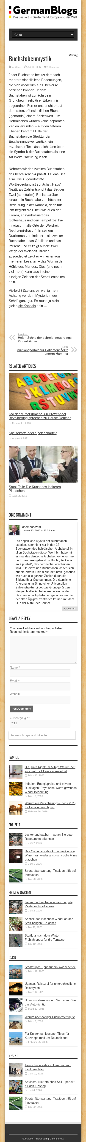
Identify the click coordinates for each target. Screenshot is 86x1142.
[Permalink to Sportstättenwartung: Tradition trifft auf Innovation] (15, 881)
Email (13, 681)
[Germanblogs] (43, 15)
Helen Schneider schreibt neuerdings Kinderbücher (45, 338)
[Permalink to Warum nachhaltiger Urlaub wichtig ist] (15, 1027)
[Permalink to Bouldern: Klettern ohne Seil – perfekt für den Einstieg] (15, 1092)
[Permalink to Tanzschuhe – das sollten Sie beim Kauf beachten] (15, 1076)
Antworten (69, 608)
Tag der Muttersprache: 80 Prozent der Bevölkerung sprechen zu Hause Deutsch (40, 416)
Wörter (18, 67)
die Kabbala (27, 306)
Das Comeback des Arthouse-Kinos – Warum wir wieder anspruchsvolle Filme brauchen (51, 855)
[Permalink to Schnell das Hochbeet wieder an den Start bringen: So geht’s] (15, 929)
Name (14, 667)
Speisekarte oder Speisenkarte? (33, 433)
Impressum (41, 1138)
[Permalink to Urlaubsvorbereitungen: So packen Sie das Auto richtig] (15, 1011)
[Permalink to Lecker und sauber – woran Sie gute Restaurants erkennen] (15, 845)
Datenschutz (57, 1138)
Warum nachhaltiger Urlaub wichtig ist (50, 1017)
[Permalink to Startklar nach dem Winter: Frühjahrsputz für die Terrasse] (15, 946)
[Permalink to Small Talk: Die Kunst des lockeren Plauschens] (43, 481)
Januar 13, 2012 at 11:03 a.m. (38, 530)
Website (15, 694)
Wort (50, 261)
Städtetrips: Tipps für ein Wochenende (50, 967)
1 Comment (53, 67)
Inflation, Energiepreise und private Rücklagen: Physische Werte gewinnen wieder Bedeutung (51, 788)
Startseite (27, 1138)
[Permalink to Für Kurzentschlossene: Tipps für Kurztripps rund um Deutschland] (15, 1044)
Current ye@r (20, 718)
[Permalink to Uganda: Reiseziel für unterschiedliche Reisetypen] (15, 994)
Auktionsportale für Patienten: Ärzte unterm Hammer (42, 350)
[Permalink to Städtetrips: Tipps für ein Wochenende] (15, 977)
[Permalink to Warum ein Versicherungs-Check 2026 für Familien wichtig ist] (15, 814)
